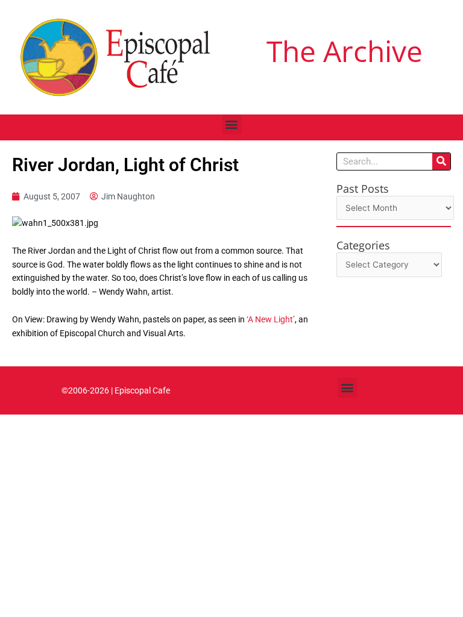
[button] (232, 124)
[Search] (441, 161)
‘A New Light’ (271, 319)
